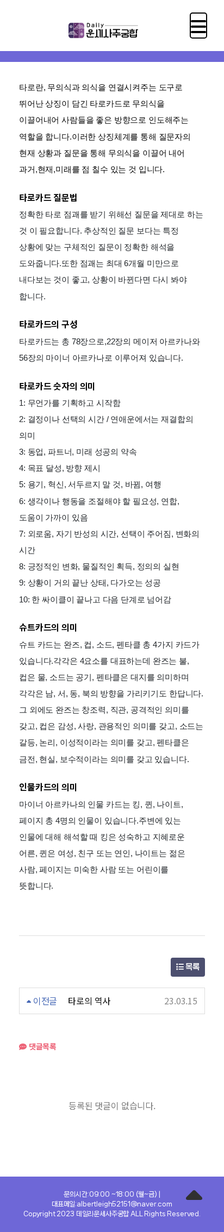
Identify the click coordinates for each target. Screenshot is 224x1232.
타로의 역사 (89, 1000)
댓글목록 (42, 1046)
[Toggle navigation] (198, 25)
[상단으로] (194, 1196)
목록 (191, 967)
